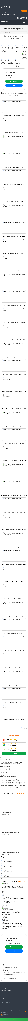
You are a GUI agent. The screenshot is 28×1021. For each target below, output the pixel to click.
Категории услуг (4, 21)
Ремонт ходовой (4, 986)
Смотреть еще (14, 787)
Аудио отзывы (6, 857)
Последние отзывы (10, 881)
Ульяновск (18, 10)
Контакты (24, 10)
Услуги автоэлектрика (6, 990)
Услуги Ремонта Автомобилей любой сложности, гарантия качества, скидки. (14, 13)
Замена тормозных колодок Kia (11, 29)
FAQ (2, 1000)
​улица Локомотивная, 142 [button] (21, 17)
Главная (4, 27)
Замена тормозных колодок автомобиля (13, 28)
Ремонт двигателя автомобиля (8, 983)
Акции (2, 998)
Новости (3, 996)
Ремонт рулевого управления (7, 988)
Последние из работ (8, 793)
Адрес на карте (5, 1014)
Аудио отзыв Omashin (9, 860)
